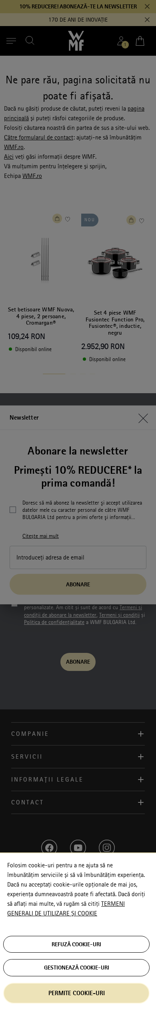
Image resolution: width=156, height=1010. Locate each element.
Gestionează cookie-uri (76, 967)
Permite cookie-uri (76, 993)
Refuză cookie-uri (76, 944)
